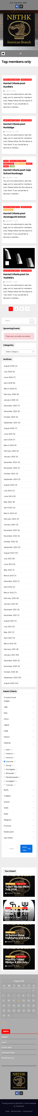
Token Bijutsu (21, 883)
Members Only (20, 163)
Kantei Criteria (26, 79)
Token (12, 166)
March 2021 (9, 643)
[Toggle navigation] (20, 53)
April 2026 (8, 383)
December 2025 (10, 406)
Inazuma (9, 761)
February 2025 (10, 451)
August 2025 (9, 428)
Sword (6, 166)
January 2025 (9, 457)
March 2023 (9, 576)
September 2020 (11, 677)
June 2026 (8, 377)
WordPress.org (8, 1058)
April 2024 (8, 508)
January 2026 (9, 400)
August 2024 (9, 485)
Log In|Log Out (27, 1111)
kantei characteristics (11, 79)
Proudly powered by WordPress (12, 1103)
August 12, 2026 (13, 893)
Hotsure (9, 753)
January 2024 (9, 525)
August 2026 (9, 366)
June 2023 (8, 564)
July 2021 (8, 626)
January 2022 (9, 604)
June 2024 (8, 496)
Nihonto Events (16, 1111)
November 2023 (10, 536)
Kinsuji (8, 765)
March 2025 (9, 445)
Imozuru (9, 757)
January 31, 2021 (12, 131)
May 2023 (8, 570)
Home (8, 1111)
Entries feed (6, 1047)
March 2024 (9, 513)
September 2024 (11, 479)
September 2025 (10, 423)
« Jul (4, 1022)
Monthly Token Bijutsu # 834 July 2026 (16, 962)
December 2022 (10, 581)
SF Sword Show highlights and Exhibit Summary (18, 938)
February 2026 (10, 394)
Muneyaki (10, 773)
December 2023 (10, 530)
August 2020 (9, 683)
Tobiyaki (9, 785)
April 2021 (8, 638)
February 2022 (10, 598)
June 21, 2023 (10, 91)
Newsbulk (33, 1103)
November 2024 (10, 468)
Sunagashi (10, 781)
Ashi (8, 750)
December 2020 (10, 660)
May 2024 (8, 502)
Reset (11, 849)
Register (5, 1037)
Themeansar (20, 1106)
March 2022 (9, 593)
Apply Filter (26, 848)
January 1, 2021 (11, 177)
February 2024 (10, 519)
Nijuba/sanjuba (12, 777)
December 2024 (10, 462)
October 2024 (9, 474)
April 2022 (8, 587)
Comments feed (8, 1053)
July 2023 (8, 559)
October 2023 (9, 542)
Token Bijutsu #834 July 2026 (17, 888)
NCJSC (25, 908)
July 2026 (8, 372)
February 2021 (10, 649)
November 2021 (10, 615)
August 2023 (9, 553)
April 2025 (8, 440)
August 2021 (9, 621)
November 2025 (10, 411)
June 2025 (8, 434)
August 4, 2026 (13, 917)
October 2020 (9, 672)
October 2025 (9, 417)
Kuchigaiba (10, 769)
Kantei (6, 161)
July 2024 (8, 491)
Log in (4, 1042)
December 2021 (10, 610)
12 (18, 1000)
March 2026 (9, 389)
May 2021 (8, 632)
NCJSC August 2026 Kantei (17, 912)
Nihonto (29, 163)
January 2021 (9, 655)
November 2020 (10, 666)
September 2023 (10, 547)
